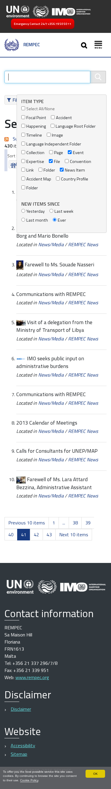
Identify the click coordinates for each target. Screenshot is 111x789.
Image (57, 135)
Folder (49, 170)
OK (95, 773)
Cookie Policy (29, 780)
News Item (75, 170)
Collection (35, 153)
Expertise (35, 162)
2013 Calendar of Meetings (46, 423)
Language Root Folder (76, 126)
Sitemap (19, 754)
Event (78, 153)
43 (49, 534)
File (57, 162)
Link (30, 170)
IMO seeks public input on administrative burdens (50, 362)
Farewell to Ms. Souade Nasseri (59, 264)
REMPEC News (83, 244)
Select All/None (40, 109)
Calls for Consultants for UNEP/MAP (57, 451)
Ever (62, 220)
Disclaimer (21, 709)
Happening (36, 126)
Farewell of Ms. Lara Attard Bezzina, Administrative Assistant (54, 483)
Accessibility (23, 745)
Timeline (34, 135)
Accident (64, 118)
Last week (63, 211)
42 (36, 534)
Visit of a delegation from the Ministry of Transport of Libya (54, 326)
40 (11, 534)
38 (75, 522)
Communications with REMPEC (51, 294)
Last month (37, 220)
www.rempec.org (32, 677)
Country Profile (74, 179)
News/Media (51, 244)
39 (88, 522)
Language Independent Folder (53, 144)
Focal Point (36, 118)
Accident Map (38, 179)
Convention (80, 162)
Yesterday (35, 211)
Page (58, 153)
